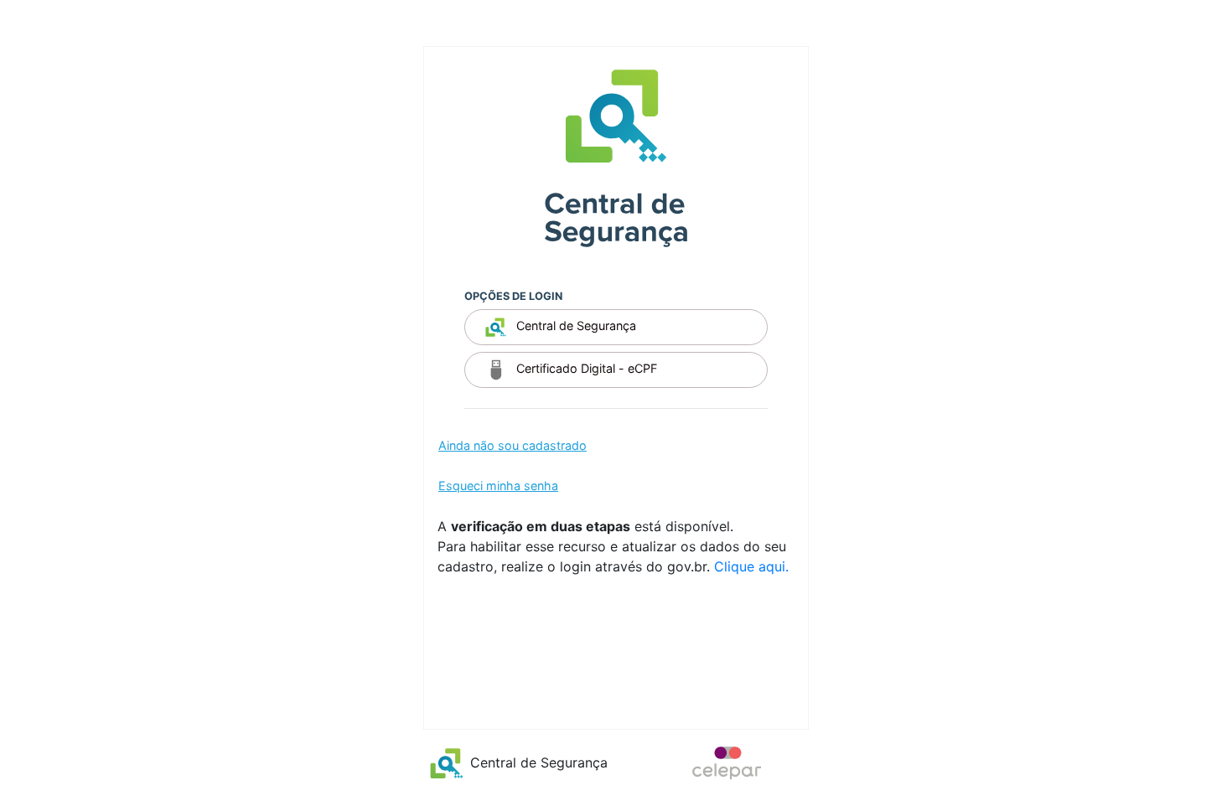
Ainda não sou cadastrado (512, 445)
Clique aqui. (751, 566)
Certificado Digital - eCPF (585, 369)
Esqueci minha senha (498, 485)
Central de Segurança (574, 326)
